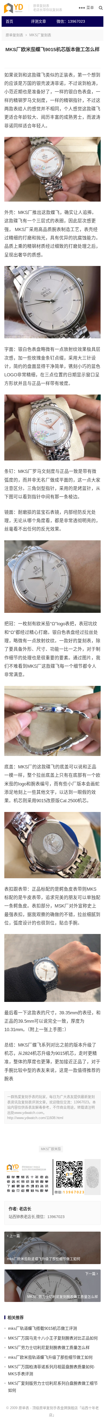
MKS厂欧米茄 (51, 1149)
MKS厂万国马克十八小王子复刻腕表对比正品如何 (53, 1338)
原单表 (24, 1408)
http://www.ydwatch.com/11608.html (35, 1118)
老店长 (25, 1208)
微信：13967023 (67, 21)
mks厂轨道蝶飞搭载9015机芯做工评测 (42, 1328)
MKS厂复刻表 (40, 35)
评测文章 (38, 21)
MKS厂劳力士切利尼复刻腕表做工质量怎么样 (49, 1347)
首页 (9, 21)
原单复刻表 (14, 35)
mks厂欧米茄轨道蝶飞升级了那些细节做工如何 (50, 1357)
